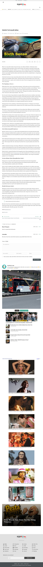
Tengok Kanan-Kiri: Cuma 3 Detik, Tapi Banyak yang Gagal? (21, 9)
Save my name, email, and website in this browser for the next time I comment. (18, 256)
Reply (40, 226)
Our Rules (24, 0)
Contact (22, 563)
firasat (33, 71)
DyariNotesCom (11, 131)
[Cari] (40, 7)
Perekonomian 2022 (17, 152)
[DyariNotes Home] (21, 4)
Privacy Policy (26, 563)
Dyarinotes (5, 33)
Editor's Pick (12, 33)
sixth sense (19, 69)
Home (16, 0)
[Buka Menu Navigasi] (3, 2)
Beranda (15, 563)
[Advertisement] (21, 18)
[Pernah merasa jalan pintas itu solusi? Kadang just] (21, 289)
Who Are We (20, 0)
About (19, 563)
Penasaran (6, 212)
